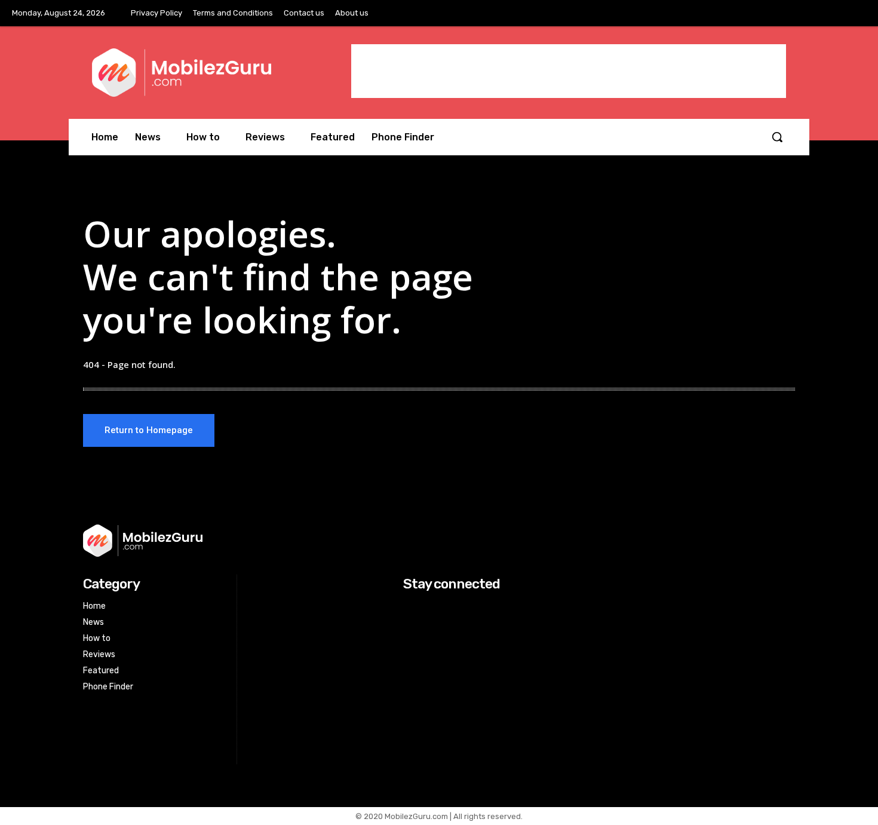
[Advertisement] (568, 71)
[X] (853, 13)
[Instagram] (829, 13)
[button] (777, 137)
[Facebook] (803, 13)
